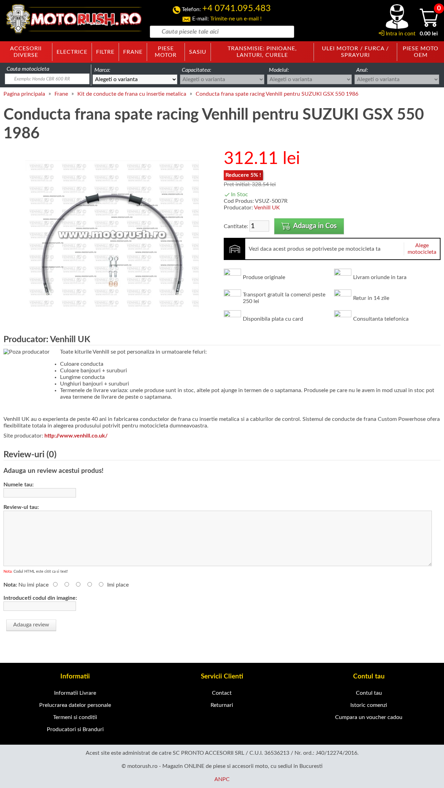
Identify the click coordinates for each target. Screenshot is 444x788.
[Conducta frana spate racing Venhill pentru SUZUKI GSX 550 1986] (112, 320)
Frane (133, 52)
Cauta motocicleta (28, 69)
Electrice (72, 52)
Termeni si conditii (75, 717)
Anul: (362, 70)
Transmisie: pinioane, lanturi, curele (262, 52)
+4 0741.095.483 (236, 8)
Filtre (105, 52)
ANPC (222, 779)
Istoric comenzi (368, 705)
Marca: (102, 70)
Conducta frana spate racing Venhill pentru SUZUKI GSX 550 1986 (277, 94)
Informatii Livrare (75, 693)
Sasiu (197, 52)
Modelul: (279, 70)
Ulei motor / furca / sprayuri (355, 52)
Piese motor (166, 52)
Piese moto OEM (420, 52)
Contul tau (369, 693)
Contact (222, 693)
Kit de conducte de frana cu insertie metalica (131, 94)
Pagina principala (24, 94)
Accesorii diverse (26, 52)
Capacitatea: (196, 70)
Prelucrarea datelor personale (75, 705)
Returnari (222, 705)
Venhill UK (267, 207)
